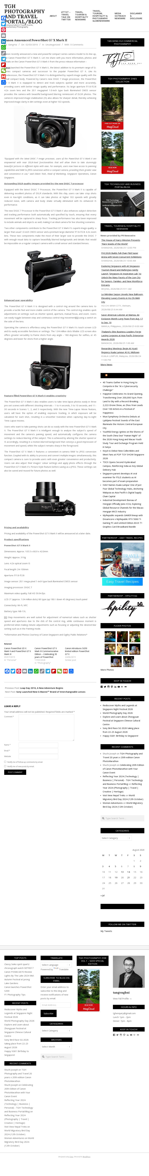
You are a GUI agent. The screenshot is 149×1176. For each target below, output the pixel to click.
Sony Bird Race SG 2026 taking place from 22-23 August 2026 (16, 1043)
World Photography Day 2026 (118, 712)
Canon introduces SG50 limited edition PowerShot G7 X (77, 651)
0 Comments (76, 44)
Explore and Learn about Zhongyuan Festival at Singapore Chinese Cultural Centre (121, 720)
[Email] (3, 36)
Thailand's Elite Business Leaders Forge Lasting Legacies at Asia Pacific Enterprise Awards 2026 (122, 335)
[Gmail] (3, 76)
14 (128, 871)
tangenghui (121, 992)
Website (7, 756)
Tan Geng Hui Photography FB (122, 906)
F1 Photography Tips (14, 994)
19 (116, 877)
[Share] (3, 82)
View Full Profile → (122, 998)
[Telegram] (3, 59)
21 (128, 877)
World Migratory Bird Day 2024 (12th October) (19, 1142)
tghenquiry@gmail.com (124, 1013)
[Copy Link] (3, 53)
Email (7, 750)
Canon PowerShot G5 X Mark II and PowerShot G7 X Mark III (17, 651)
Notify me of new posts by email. (20, 766)
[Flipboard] (3, 65)
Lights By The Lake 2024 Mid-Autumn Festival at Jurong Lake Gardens (19, 979)
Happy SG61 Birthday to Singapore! (120, 735)
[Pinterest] (3, 30)
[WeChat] (3, 71)
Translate (64, 969)
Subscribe (48, 1013)
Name (7, 745)
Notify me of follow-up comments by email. (25, 762)
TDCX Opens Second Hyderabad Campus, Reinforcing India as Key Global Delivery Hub (123, 466)
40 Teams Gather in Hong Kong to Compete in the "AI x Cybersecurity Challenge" (120, 386)
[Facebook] (3, 18)
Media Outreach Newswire (124, 375)
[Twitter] (3, 24)
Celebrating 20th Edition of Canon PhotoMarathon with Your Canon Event (123, 768)
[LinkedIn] (3, 41)
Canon (7, 67)
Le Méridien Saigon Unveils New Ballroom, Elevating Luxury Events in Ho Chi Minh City (122, 298)
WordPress (86, 1156)
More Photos (107, 669)
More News (106, 364)
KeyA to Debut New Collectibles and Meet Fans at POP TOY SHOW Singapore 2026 (123, 454)
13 (122, 871)
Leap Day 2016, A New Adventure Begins (41, 687)
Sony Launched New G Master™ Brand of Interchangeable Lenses (50, 691)
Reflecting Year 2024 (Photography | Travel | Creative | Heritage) (122, 787)
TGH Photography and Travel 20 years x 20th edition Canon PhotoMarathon (123, 757)
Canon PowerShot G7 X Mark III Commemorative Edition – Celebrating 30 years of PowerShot (46, 652)
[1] (77, 317)
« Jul (102, 895)
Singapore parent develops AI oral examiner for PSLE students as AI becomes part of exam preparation (120, 477)
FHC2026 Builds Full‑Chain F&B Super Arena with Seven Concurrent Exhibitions (121, 255)
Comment (9, 716)
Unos (71, 1156)
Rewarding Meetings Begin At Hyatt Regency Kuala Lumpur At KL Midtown (120, 350)
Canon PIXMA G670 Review (18, 971)
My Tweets (106, 931)
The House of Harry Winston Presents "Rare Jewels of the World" (120, 242)
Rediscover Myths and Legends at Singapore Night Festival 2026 (18, 1013)
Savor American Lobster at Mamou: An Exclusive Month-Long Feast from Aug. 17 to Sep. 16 (122, 318)
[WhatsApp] (3, 47)
